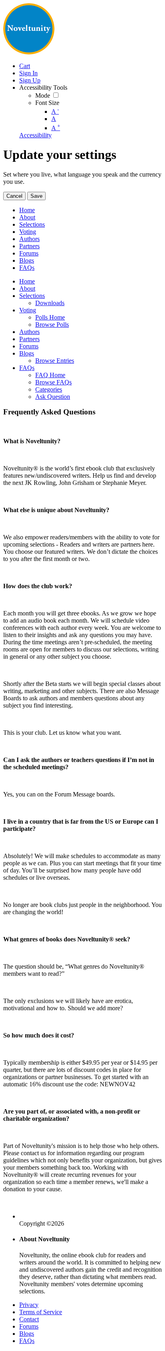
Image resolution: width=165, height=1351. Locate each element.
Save (36, 196)
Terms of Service (40, 1312)
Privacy (28, 1304)
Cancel (14, 196)
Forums (28, 1326)
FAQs (26, 1340)
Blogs (26, 1333)
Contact (29, 1319)
